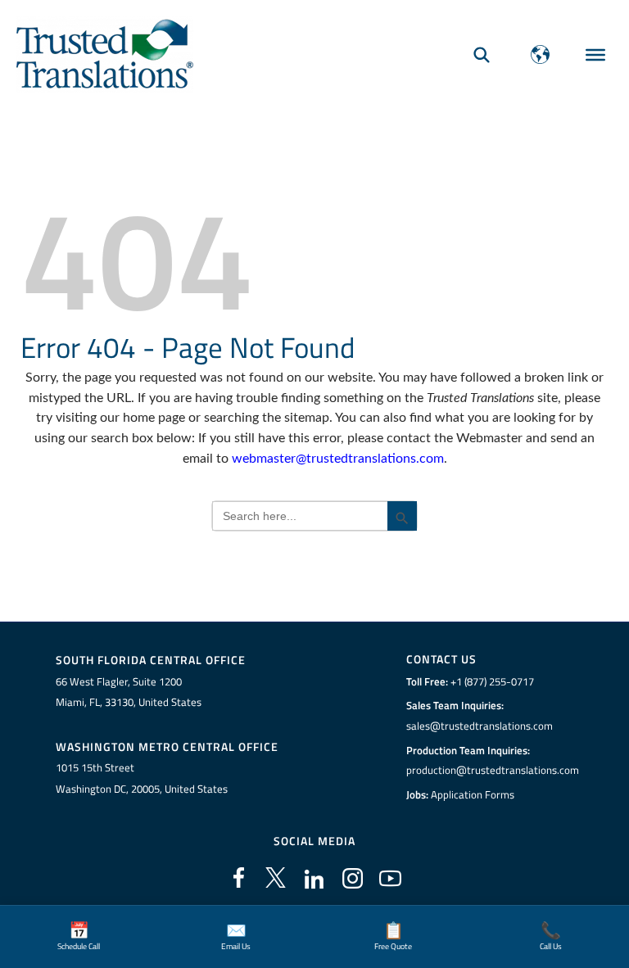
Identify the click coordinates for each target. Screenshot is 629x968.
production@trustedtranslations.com (492, 770)
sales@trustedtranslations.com (479, 725)
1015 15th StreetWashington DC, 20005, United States (142, 778)
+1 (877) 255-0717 (492, 681)
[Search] (482, 54)
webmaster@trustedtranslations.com (338, 458)
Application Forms (472, 794)
